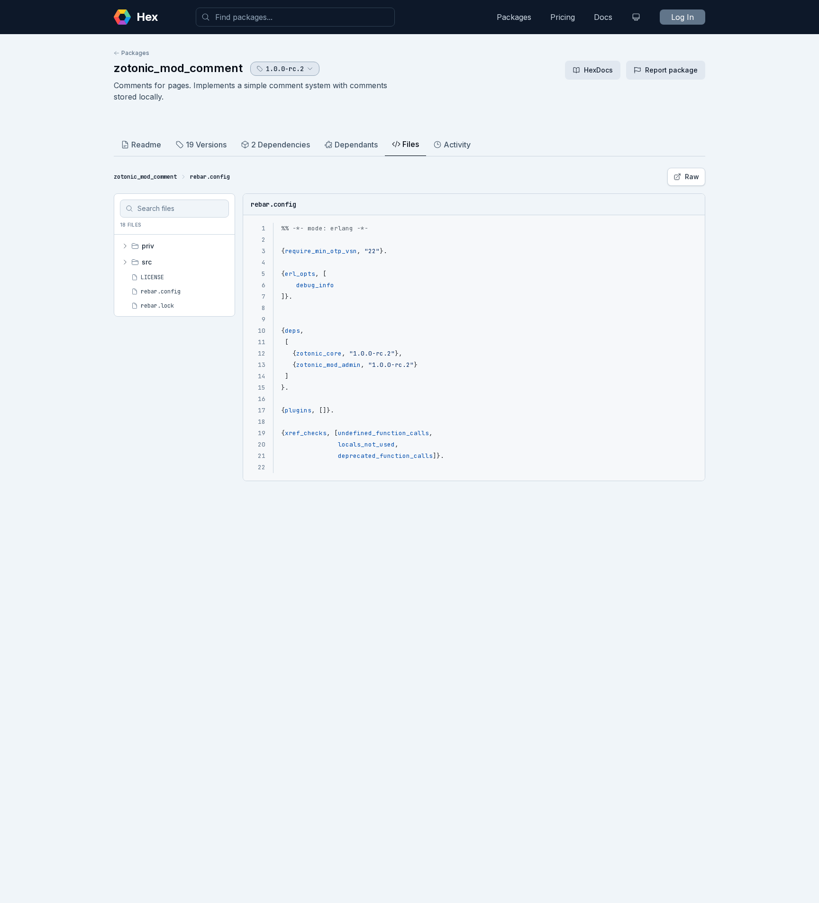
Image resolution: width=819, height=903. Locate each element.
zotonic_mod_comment (178, 68)
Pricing (562, 17)
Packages (514, 17)
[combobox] (295, 17)
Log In (682, 17)
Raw (692, 177)
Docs (603, 17)
